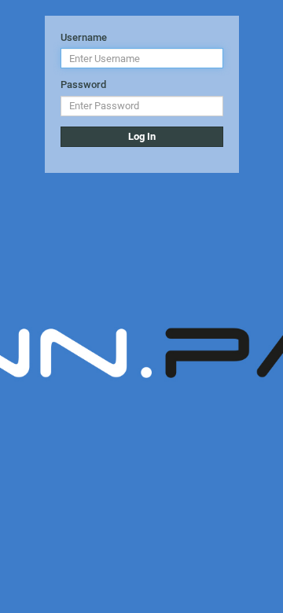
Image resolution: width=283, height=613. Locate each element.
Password (83, 84)
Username (84, 37)
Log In (142, 136)
